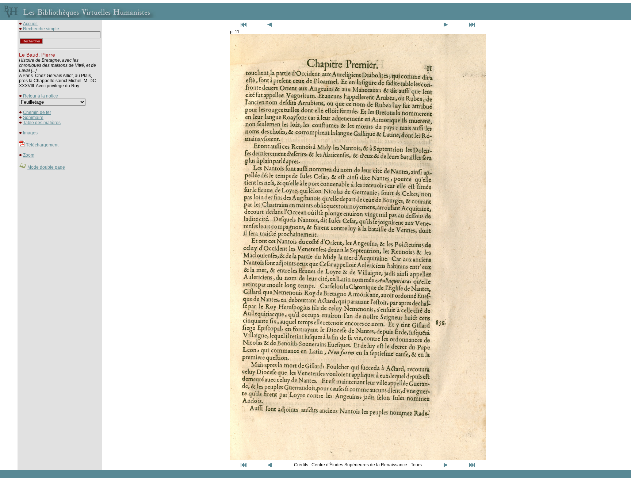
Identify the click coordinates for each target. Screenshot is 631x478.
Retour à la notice (40, 96)
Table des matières (42, 122)
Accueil (30, 23)
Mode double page (46, 167)
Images (30, 132)
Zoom (28, 155)
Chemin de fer (37, 112)
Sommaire (33, 117)
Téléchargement (42, 145)
